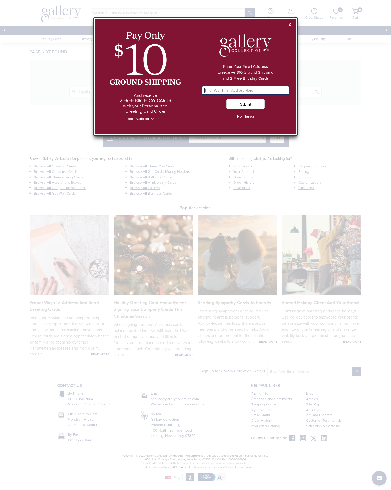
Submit (245, 104)
